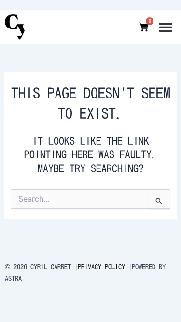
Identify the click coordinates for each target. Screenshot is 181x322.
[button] (165, 27)
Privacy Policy (101, 266)
